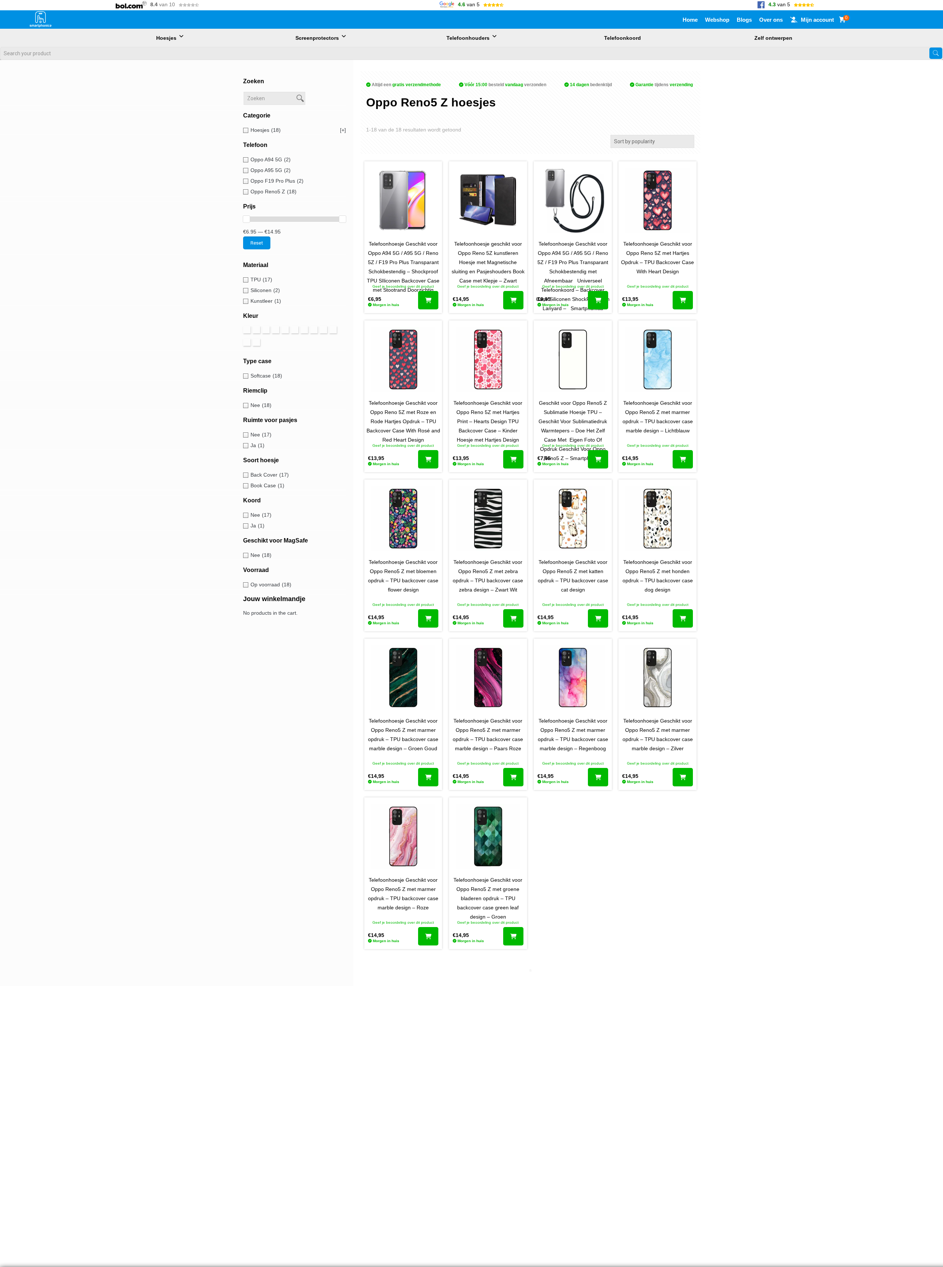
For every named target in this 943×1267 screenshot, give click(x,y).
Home (690, 20)
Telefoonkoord (622, 38)
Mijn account (817, 20)
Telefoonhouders (468, 38)
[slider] (246, 219)
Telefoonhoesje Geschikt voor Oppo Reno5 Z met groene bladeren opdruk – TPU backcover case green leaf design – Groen (487, 898)
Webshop (717, 20)
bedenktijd (591, 84)
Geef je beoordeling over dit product (403, 286)
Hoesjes (166, 38)
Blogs (744, 20)
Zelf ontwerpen (773, 38)
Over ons (771, 20)
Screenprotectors (317, 38)
